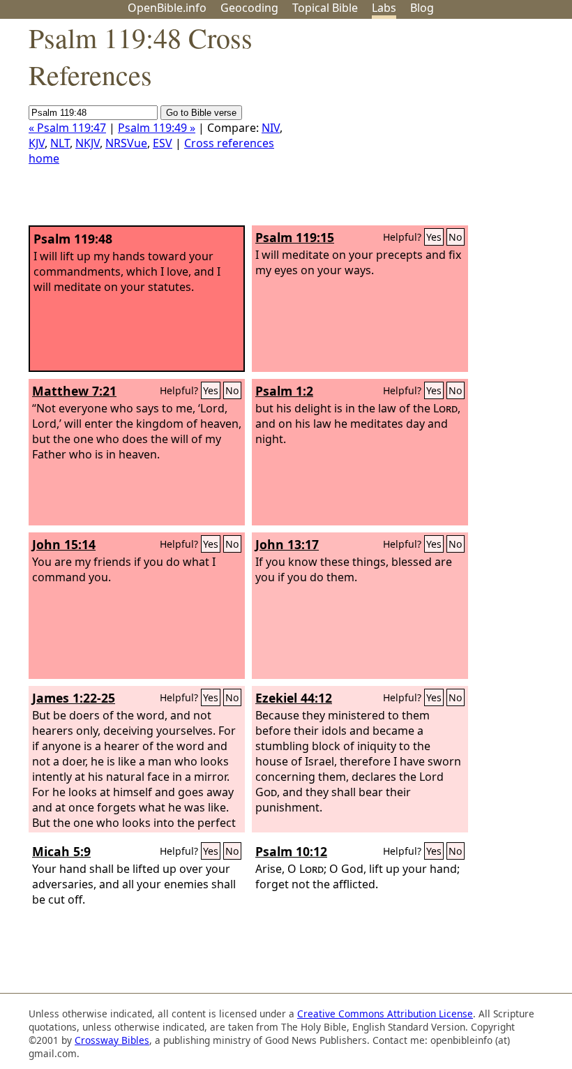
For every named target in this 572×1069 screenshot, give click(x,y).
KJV (37, 143)
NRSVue (126, 143)
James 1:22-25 (73, 697)
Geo (249, 7)
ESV (162, 143)
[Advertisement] (431, 127)
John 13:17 (287, 544)
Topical (325, 7)
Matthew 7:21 (74, 390)
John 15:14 (64, 544)
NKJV (87, 143)
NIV (271, 127)
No (455, 237)
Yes (434, 237)
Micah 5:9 (61, 851)
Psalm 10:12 (291, 851)
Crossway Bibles (112, 1040)
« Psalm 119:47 (67, 127)
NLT (60, 143)
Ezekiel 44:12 (293, 697)
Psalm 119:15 (294, 237)
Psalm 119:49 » (156, 127)
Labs (384, 7)
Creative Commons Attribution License (385, 1013)
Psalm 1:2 (284, 390)
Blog (422, 7)
